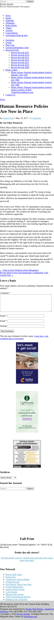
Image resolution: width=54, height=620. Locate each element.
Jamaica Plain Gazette (15, 589)
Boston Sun (11, 577)
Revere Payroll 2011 (20, 62)
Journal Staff (8, 118)
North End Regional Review (18, 597)
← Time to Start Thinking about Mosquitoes (19, 270)
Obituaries (10, 23)
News (8, 15)
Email (3, 321)
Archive (9, 30)
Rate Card (10, 45)
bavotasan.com (30, 616)
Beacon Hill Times (14, 574)
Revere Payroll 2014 (20, 55)
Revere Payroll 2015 (20, 52)
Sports (8, 18)
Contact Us (10, 95)
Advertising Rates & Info (17, 35)
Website (3, 326)
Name (3, 316)
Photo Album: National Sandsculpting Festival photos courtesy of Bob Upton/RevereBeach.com (31, 90)
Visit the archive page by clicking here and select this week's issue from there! (27, 559)
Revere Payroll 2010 (20, 65)
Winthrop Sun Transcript (16, 599)
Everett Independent (14, 587)
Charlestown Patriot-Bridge (17, 579)
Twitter (9, 42)
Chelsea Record (12, 582)
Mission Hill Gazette (15, 594)
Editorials (10, 20)
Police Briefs (11, 25)
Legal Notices (12, 33)
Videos (9, 28)
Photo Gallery (12, 70)
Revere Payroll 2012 (20, 60)
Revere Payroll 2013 (20, 57)
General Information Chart (17, 47)
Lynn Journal (11, 592)
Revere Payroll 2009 (20, 67)
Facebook (10, 40)
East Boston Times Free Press (18, 584)
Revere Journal (6, 4)
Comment (5, 293)
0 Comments (35, 118)
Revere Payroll (12, 50)
